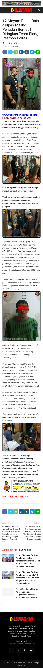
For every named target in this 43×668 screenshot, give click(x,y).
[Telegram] (32, 52)
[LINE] (37, 52)
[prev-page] (3, 603)
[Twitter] (10, 52)
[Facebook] (4, 52)
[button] (4, 10)
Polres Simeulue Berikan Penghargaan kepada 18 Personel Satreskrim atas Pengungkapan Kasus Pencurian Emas (27, 577)
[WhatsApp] (15, 52)
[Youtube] (31, 650)
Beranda (5, 16)
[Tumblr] (26, 52)
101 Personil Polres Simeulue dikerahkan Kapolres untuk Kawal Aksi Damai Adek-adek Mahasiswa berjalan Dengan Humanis (32, 532)
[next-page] (7, 603)
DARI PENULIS (25, 550)
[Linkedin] (21, 52)
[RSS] (18, 650)
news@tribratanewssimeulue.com (21, 643)
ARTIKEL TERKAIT (9, 550)
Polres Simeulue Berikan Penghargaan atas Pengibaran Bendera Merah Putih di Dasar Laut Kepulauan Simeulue (28, 560)
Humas (12, 16)
